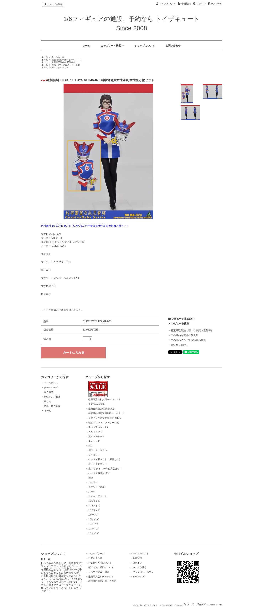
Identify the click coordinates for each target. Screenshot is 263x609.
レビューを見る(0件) (183, 318)
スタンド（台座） (97, 487)
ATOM (142, 576)
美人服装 (48, 392)
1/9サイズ (93, 514)
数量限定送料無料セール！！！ (66, 60)
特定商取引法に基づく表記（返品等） (192, 330)
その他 (47, 410)
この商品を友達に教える (184, 335)
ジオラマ (93, 482)
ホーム (86, 45)
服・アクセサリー (60, 67)
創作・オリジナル (97, 450)
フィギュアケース (97, 496)
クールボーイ (51, 387)
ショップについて (145, 45)
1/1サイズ (93, 533)
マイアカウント (167, 3)
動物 (90, 477)
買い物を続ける (179, 344)
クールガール (58, 57)
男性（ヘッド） (96, 431)
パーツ (91, 491)
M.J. (90, 445)
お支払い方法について (99, 562)
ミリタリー (94, 455)
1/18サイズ (94, 505)
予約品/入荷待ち (96, 404)
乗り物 (47, 401)
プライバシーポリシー (144, 572)
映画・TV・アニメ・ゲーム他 (66, 65)
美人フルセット (96, 436)
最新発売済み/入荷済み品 (63, 62)
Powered (178, 605)
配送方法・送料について (101, 567)
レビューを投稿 (180, 323)
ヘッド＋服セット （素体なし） (104, 459)
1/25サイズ (94, 501)
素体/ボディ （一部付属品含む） (105, 468)
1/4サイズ (93, 524)
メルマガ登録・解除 (98, 572)
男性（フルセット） (98, 427)
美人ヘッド (94, 441)
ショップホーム (96, 553)
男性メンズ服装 (52, 396)
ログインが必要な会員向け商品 (104, 418)
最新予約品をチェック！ (101, 576)
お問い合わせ (173, 45)
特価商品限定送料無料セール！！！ (106, 413)
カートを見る (140, 567)
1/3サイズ (93, 528)
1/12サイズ (94, 510)
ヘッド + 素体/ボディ (99, 473)
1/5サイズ (93, 519)
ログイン (201, 3)
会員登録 (186, 3)
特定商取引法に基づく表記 (102, 581)
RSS (135, 576)
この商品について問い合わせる (188, 340)
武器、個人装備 (52, 406)
